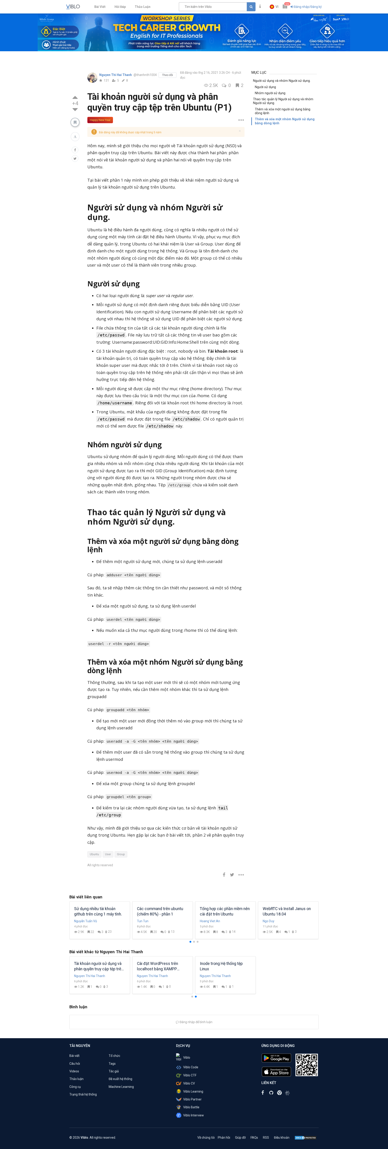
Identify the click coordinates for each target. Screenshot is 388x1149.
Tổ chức (114, 1056)
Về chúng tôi (206, 1137)
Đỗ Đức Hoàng (210, 921)
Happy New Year (100, 120)
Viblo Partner (192, 1099)
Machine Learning (121, 1087)
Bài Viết (100, 7)
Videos (74, 1071)
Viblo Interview (193, 1115)
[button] (274, 6)
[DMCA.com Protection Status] (305, 1137)
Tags (112, 1063)
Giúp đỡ (240, 1137)
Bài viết (74, 1056)
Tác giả (114, 1071)
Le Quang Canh (148, 921)
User (108, 854)
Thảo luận (76, 1079)
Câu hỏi (74, 1063)
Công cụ (75, 1087)
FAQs (254, 1137)
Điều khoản (281, 1137)
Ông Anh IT (82, 921)
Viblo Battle (191, 1107)
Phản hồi (224, 1137)
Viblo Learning (193, 1091)
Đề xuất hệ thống (120, 1079)
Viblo (186, 1057)
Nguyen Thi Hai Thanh (115, 75)
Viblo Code (190, 1067)
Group (121, 854)
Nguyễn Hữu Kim (274, 921)
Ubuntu (94, 854)
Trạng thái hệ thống (83, 1094)
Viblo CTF (189, 1075)
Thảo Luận (142, 7)
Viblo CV (189, 1083)
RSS (266, 1137)
